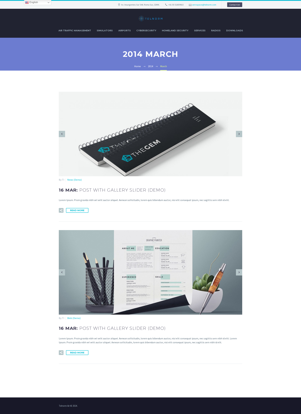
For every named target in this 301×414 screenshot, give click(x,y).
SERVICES (200, 30)
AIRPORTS (124, 30)
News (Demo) (74, 179)
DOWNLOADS (234, 30)
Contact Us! (234, 4)
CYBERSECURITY (146, 30)
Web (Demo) (74, 318)
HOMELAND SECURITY (175, 30)
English (33, 2)
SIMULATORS (105, 30)
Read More (77, 210)
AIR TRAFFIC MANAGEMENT (74, 30)
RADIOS (216, 30)
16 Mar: (112, 190)
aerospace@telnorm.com (204, 4)
